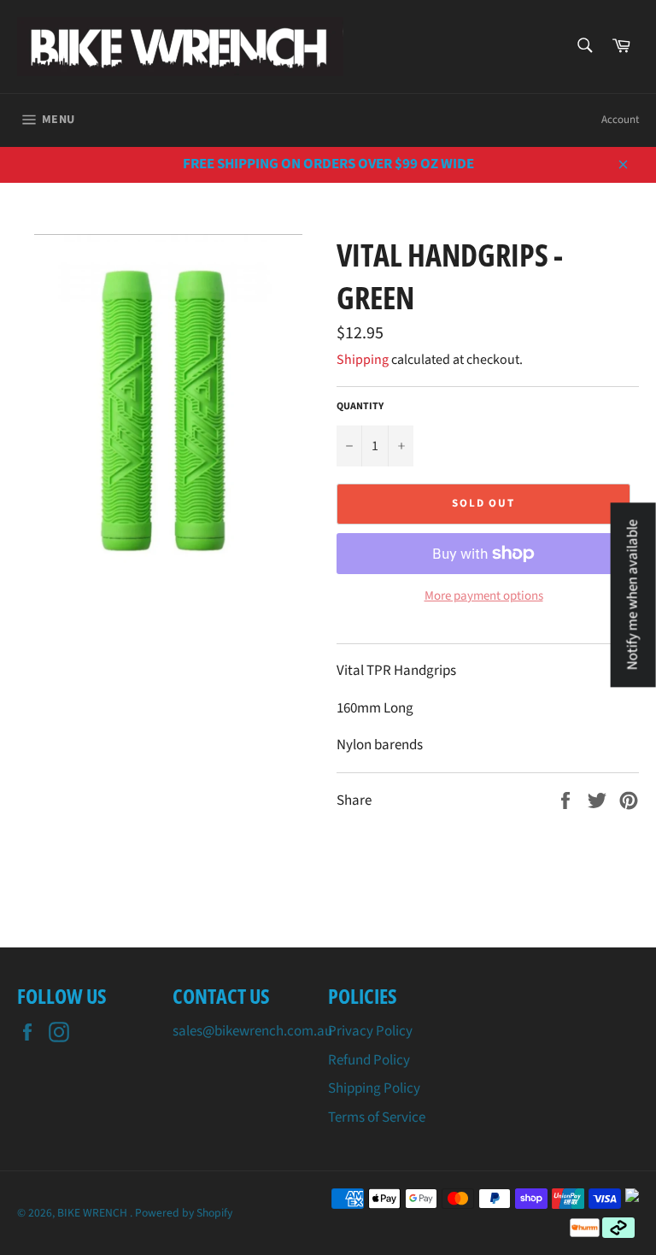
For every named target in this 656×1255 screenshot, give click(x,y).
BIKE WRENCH (93, 1213)
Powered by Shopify (183, 1213)
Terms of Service (376, 1117)
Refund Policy (369, 1060)
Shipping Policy (374, 1088)
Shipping (363, 359)
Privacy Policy (370, 1031)
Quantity (360, 406)
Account (620, 119)
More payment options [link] (484, 596)
